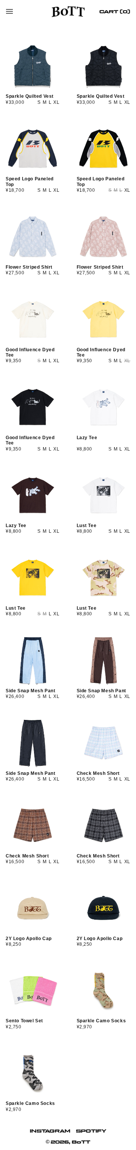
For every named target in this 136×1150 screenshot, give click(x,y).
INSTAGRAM (50, 1130)
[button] (9, 11)
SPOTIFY (91, 1130)
